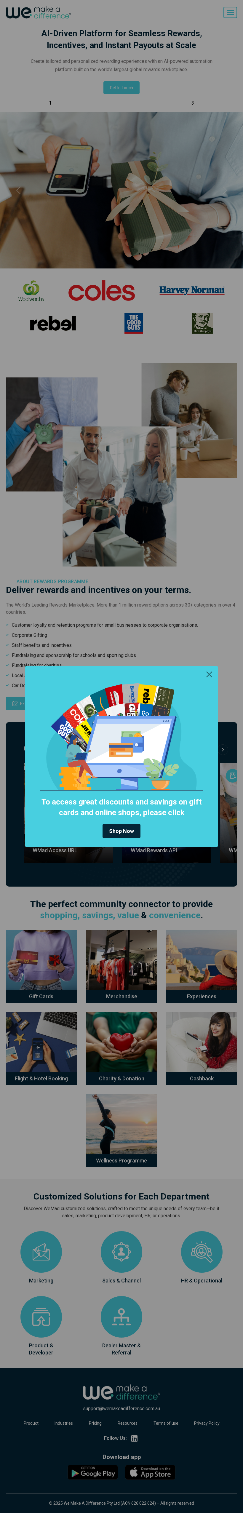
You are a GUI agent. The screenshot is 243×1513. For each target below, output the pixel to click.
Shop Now (121, 831)
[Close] (209, 674)
